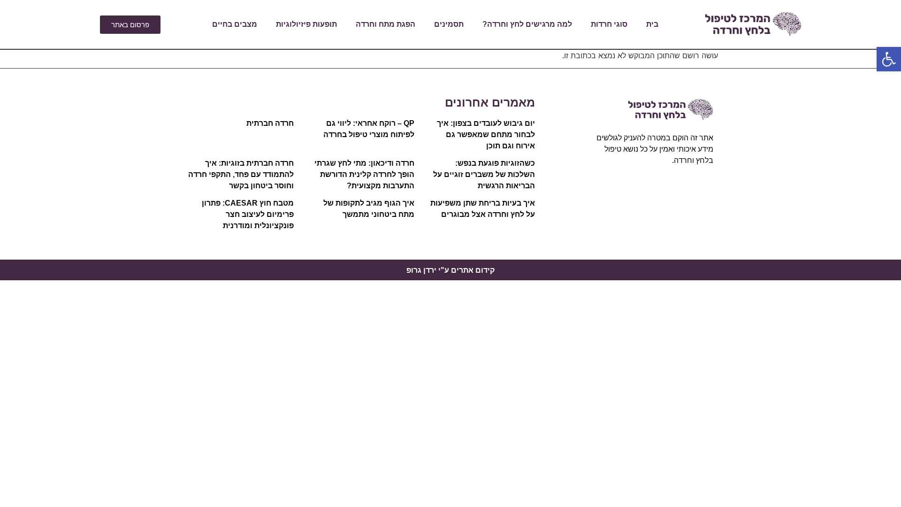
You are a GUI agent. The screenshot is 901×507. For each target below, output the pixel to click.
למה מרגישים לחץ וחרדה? (527, 24)
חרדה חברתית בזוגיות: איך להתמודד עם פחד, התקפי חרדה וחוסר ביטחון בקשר (241, 174)
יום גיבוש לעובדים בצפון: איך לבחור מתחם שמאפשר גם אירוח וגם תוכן (486, 134)
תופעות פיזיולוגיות (306, 24)
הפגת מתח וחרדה (385, 24)
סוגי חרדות (609, 24)
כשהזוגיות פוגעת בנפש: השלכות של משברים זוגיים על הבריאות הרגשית (484, 174)
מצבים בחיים (234, 24)
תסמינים (449, 24)
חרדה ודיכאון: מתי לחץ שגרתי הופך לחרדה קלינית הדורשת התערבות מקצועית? (364, 174)
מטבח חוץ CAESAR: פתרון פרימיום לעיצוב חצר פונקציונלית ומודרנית (248, 214)
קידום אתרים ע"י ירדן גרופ (450, 270)
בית (652, 24)
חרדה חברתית (270, 123)
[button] (889, 59)
